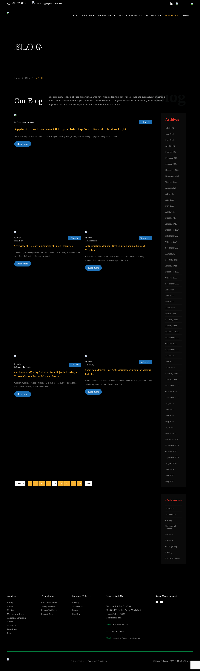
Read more (22, 144)
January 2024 (171, 266)
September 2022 (172, 349)
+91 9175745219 (120, 624)
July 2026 (169, 128)
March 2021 (170, 433)
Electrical (169, 540)
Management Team (15, 614)
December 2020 (172, 439)
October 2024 (171, 242)
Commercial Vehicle (170, 527)
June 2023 (169, 296)
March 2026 (170, 152)
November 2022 (172, 337)
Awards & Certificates (16, 618)
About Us (87, 15)
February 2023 (171, 319)
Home (76, 15)
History (10, 602)
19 (61, 483)
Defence (169, 534)
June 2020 (169, 475)
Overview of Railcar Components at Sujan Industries (43, 245)
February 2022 (171, 373)
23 (80, 483)
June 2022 (169, 361)
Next (88, 483)
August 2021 (170, 403)
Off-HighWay (171, 546)
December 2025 (172, 170)
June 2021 (169, 415)
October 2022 (171, 343)
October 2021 (171, 391)
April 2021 (170, 427)
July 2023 (169, 290)
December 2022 (172, 331)
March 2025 (170, 218)
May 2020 (169, 481)
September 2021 (172, 397)
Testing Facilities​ (48, 606)
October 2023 (171, 278)
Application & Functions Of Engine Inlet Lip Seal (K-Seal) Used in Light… (72, 129)
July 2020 (169, 469)
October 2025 (171, 182)
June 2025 (169, 200)
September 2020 (172, 457)
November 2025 (172, 176)
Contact (186, 15)
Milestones (11, 625)
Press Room (12, 629)
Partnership (152, 15)
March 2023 (170, 313)
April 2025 (170, 212)
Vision (10, 606)
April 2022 (170, 367)
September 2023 (172, 284)
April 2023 (170, 308)
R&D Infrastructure (49, 602)
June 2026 (169, 134)
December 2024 (172, 230)
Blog (9, 633)
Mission (10, 610)
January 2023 (171, 325)
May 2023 (169, 302)
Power (75, 610)
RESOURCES (170, 15)
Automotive (92, 241)
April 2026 (170, 146)
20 (67, 483)
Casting (168, 520)
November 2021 (172, 385)
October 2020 (171, 451)
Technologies (105, 15)
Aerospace (29, 122)
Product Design (48, 614)
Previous (20, 483)
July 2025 (169, 194)
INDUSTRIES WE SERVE (129, 15)
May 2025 (169, 206)
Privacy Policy (77, 661)
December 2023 (172, 272)
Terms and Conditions (97, 661)
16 (42, 483)
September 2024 (172, 248)
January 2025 (171, 224)
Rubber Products (23, 367)
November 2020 (172, 445)
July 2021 (169, 409)
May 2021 (169, 421)
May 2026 (169, 140)
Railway (19, 241)
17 (48, 483)
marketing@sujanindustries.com (126, 638)
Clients (10, 622)
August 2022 (170, 355)
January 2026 (171, 164)
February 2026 (171, 158)
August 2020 (170, 463)
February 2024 (171, 260)
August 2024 (170, 254)
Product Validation (49, 610)
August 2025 (170, 188)
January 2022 (171, 379)
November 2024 (172, 236)
